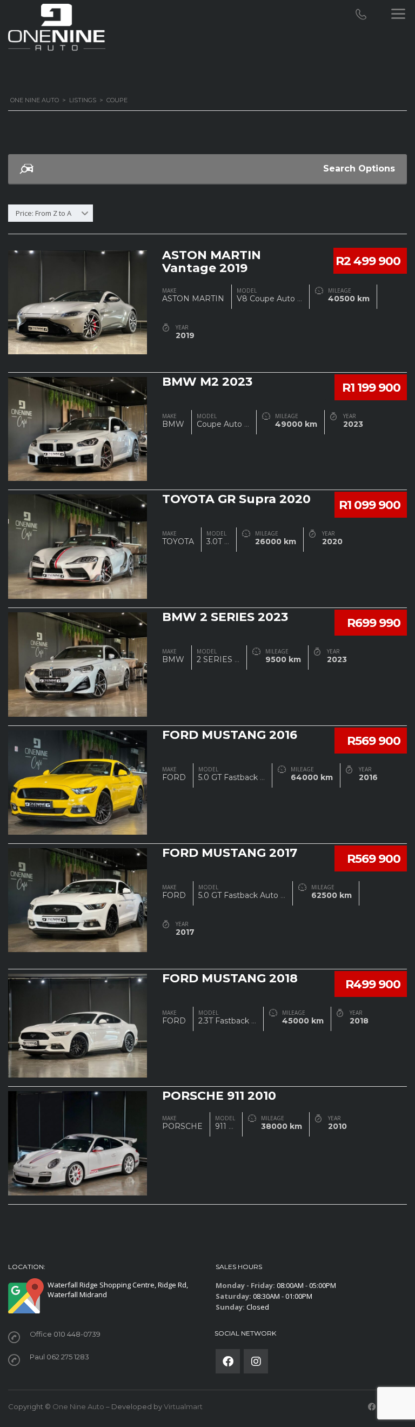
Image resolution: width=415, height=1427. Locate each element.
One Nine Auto (78, 1406)
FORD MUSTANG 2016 (229, 735)
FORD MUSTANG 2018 (230, 978)
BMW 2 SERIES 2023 (225, 617)
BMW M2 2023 (207, 381)
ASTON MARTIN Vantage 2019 (211, 261)
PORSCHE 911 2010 (219, 1095)
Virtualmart (183, 1406)
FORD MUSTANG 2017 (229, 852)
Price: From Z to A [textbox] (43, 213)
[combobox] (50, 213)
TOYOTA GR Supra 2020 (236, 499)
